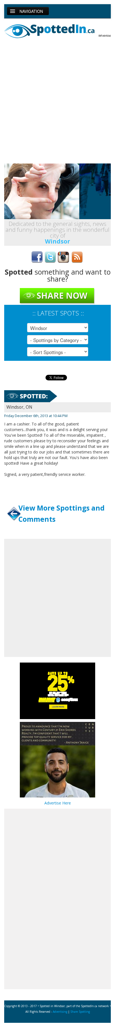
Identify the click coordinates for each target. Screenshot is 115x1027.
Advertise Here (57, 803)
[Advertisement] (57, 101)
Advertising (60, 1012)
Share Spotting (80, 1012)
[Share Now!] (57, 296)
